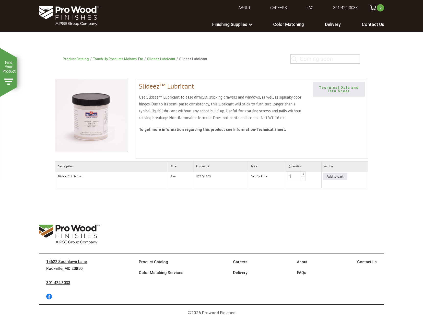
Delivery (333, 24)
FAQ (310, 7)
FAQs (301, 272)
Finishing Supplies (229, 24)
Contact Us (373, 24)
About (244, 7)
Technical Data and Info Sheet (339, 89)
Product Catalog (76, 59)
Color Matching (288, 24)
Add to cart (335, 176)
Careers (278, 7)
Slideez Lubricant (161, 59)
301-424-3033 (345, 7)
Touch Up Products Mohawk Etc (118, 59)
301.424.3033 (58, 282)
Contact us (367, 262)
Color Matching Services (161, 272)
